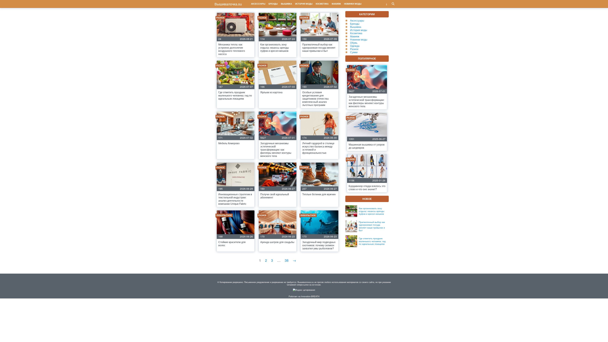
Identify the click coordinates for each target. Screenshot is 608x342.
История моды (304, 3)
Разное (354, 49)
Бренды (273, 3)
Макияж (336, 3)
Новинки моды (352, 3)
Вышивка (286, 3)
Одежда (354, 46)
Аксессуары (258, 3)
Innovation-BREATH (310, 296)
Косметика (322, 3)
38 (286, 260)
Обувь (353, 42)
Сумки (354, 52)
